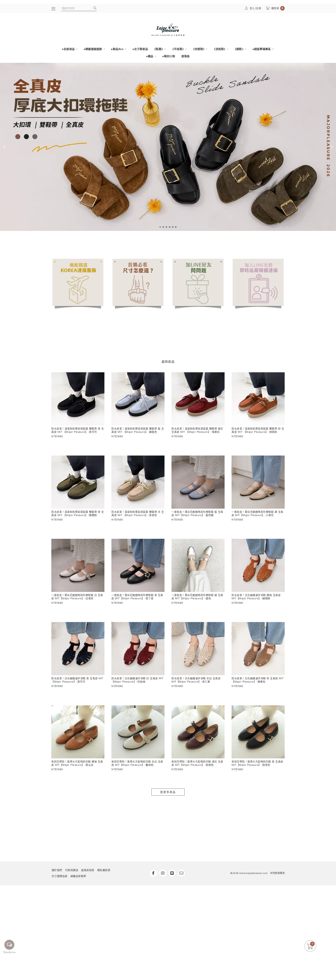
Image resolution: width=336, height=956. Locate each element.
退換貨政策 (87, 870)
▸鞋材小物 (169, 56)
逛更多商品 (168, 792)
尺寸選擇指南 (59, 876)
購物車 (277, 8)
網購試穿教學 (78, 876)
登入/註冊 (255, 8)
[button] (160, 227)
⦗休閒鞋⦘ (199, 49)
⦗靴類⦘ (159, 49)
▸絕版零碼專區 (262, 49)
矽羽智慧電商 (277, 873)
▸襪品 (150, 56)
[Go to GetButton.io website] (9, 952)
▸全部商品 (68, 49)
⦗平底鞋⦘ (178, 49)
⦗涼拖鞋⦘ (220, 49)
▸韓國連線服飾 (93, 49)
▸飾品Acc (117, 49)
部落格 (185, 56)
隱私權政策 (103, 870)
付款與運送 (71, 870)
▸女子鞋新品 (140, 49)
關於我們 (57, 870)
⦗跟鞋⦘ (239, 49)
